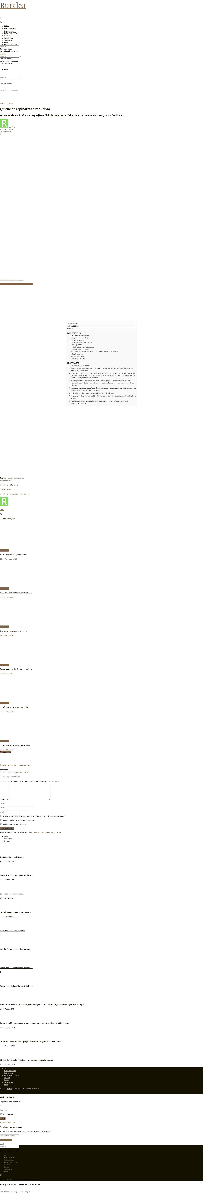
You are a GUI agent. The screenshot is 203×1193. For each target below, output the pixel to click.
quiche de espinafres (16, 478)
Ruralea (3, 54)
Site (1, 812)
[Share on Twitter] (32, 284)
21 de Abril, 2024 (6, 129)
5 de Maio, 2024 (6, 673)
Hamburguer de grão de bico (13, 554)
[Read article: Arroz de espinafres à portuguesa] (101, 573)
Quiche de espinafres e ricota (13, 631)
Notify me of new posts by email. (15, 824)
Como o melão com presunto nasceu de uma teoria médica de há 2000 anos (34, 1023)
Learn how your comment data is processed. (45, 832)
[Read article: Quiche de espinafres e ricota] (101, 611)
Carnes (6, 26)
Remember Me (8, 1114)
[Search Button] (20, 56)
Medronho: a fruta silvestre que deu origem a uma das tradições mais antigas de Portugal (42, 1004)
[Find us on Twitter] (1, 18)
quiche (6, 478)
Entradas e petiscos (11, 44)
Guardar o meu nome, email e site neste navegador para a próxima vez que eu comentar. (35, 816)
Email (2, 808)
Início (2, 103)
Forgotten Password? (8, 1122)
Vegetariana (8, 63)
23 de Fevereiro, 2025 (8, 559)
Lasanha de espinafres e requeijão (16, 669)
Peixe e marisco (10, 28)
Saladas (7, 35)
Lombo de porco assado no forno (15, 949)
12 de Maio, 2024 (6, 635)
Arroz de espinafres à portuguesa (16, 593)
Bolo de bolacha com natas (12, 931)
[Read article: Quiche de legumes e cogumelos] (101, 726)
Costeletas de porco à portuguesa (15, 912)
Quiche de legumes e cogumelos (15, 745)
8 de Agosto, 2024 (7, 597)
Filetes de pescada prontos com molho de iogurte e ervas (26, 1060)
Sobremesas (9, 38)
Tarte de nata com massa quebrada (16, 875)
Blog (6, 69)
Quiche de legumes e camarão (14, 707)
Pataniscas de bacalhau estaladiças (16, 986)
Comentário (5, 799)
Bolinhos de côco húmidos (12, 857)
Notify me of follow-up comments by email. (18, 820)
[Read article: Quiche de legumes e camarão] (101, 688)
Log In (2, 1144)
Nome (3, 803)
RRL (13, 127)
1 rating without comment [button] (20, 772)
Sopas (6, 38)
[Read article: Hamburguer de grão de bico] (101, 535)
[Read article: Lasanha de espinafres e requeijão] (101, 650)
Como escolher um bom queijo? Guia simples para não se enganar (30, 1041)
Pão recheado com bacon (11, 894)
